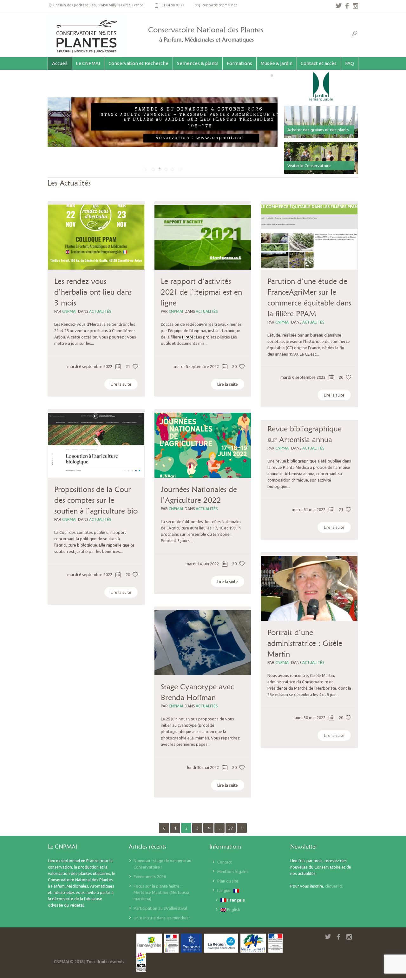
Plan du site (228, 881)
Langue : (225, 890)
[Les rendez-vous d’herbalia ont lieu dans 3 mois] (96, 237)
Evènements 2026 (150, 876)
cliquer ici (333, 886)
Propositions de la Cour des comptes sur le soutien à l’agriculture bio (96, 500)
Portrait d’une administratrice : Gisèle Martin (304, 643)
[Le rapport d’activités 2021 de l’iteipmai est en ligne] (202, 237)
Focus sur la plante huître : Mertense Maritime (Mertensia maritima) (161, 892)
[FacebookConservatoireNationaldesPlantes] (347, 6)
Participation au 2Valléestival (160, 908)
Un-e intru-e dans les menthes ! (162, 918)
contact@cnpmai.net (219, 5)
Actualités (100, 311)
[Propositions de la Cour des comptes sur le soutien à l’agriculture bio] (96, 445)
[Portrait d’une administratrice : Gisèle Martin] (309, 588)
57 (230, 828)
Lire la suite (121, 384)
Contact (224, 862)
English (233, 909)
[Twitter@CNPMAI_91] (339, 6)
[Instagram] (355, 6)
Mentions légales (232, 871)
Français (235, 900)
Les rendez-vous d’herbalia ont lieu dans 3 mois (93, 292)
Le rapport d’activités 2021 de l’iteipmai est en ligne (201, 292)
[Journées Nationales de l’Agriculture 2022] (202, 445)
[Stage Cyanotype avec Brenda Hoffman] (202, 642)
